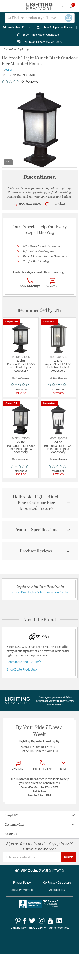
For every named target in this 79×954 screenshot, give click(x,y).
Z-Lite (9, 70)
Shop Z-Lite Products (21, 669)
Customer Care (14, 824)
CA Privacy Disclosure (57, 882)
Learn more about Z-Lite (23, 662)
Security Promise (22, 890)
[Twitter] (32, 921)
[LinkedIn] (59, 921)
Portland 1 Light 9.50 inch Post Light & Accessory (21, 367)
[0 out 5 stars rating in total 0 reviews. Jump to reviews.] (21, 385)
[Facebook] (24, 921)
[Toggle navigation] (6, 6)
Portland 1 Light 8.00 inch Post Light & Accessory (21, 449)
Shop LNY (11, 815)
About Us (11, 833)
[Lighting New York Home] (39, 6)
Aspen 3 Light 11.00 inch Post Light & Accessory (58, 367)
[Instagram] (41, 921)
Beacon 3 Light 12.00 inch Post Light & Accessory (58, 449)
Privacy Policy (22, 882)
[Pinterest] (18, 921)
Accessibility (57, 890)
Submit (68, 857)
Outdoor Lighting (17, 49)
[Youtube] (50, 921)
